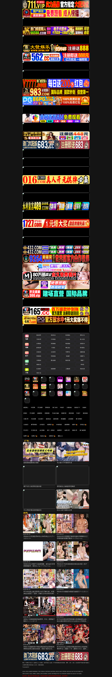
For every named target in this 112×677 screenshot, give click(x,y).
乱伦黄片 (40, 419)
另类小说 (38, 373)
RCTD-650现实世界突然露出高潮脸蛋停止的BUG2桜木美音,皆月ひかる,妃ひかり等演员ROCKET (71, 621)
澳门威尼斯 (83, 430)
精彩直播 (71, 413)
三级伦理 (38, 339)
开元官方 (25, 430)
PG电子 (62, 407)
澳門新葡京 (34, 424)
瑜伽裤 (67, 356)
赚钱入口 (60, 436)
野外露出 (82, 347)
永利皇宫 (42, 424)
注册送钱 (69, 407)
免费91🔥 (26, 436)
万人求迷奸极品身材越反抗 (33, 510)
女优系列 (53, 352)
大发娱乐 (25, 424)
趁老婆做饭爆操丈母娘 (31, 463)
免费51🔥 (74, 424)
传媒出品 (38, 364)
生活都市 (38, 369)
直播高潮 (63, 413)
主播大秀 (25, 419)
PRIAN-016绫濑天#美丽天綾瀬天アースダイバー (72, 592)
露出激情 (53, 360)
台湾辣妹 (38, 343)
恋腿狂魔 (82, 352)
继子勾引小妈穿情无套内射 (33, 486)
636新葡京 (59, 424)
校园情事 (53, 369)
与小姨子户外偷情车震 (64, 463)
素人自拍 (82, 339)
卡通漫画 (38, 360)
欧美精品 (68, 335)
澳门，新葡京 (51, 430)
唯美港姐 (68, 343)
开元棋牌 (40, 407)
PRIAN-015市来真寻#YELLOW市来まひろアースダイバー (39, 537)
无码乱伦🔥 (83, 424)
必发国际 (70, 419)
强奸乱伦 (53, 335)
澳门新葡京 (79, 419)
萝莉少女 (82, 335)
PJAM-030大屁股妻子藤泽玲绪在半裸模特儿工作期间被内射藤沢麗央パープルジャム (72, 537)
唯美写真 (68, 360)
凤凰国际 (47, 413)
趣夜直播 (55, 419)
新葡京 (25, 413)
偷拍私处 (48, 419)
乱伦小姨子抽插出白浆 (64, 510)
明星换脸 (53, 356)
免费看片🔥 (50, 424)
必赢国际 (39, 413)
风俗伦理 (82, 369)
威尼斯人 (25, 407)
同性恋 (82, 364)
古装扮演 (38, 352)
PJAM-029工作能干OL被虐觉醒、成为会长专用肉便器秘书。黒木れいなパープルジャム (39, 565)
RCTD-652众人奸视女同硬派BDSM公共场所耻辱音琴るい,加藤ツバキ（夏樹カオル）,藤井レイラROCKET (72, 649)
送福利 (84, 407)
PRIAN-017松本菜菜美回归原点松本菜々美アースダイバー (72, 565)
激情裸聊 (67, 424)
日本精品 (53, 339)
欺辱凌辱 (38, 347)
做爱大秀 (67, 430)
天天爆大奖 (34, 430)
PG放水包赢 (55, 413)
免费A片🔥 (34, 436)
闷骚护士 (82, 356)
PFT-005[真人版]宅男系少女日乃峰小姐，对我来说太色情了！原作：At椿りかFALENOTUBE (39, 592)
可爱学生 (68, 352)
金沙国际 (42, 430)
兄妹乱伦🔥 (43, 436)
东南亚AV (82, 343)
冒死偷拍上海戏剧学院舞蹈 (66, 486)
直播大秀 (74, 430)
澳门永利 (54, 407)
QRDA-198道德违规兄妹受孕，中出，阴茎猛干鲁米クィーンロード (39, 620)
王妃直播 (33, 419)
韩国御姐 (53, 343)
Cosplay (68, 339)
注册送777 (77, 407)
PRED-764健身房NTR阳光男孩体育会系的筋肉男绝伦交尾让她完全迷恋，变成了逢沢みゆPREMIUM (39, 649)
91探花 (53, 347)
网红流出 (68, 347)
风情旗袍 (38, 356)
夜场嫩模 (63, 419)
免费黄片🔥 (52, 436)
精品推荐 (38, 335)
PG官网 (33, 407)
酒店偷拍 (85, 413)
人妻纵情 (68, 369)
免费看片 (59, 430)
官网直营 (47, 407)
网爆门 (82, 360)
